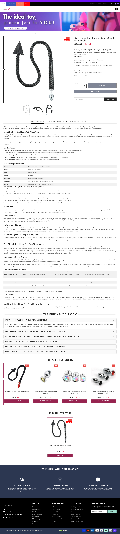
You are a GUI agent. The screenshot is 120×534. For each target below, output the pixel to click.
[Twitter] (13, 518)
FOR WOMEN (11, 4)
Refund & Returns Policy (78, 121)
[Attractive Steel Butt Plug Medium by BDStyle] (45, 376)
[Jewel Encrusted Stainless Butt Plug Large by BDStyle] (103, 376)
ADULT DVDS (103, 4)
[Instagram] (7, 518)
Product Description (37, 121)
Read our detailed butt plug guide (86, 299)
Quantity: (76, 83)
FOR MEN (20, 4)
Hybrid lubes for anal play (10, 282)
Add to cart (17, 401)
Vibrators (6, 285)
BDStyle (81, 70)
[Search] (108, 9)
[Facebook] (4, 518)
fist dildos (87, 142)
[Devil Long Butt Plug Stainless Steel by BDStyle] (60, 430)
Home (8, 33)
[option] (36, 69)
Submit (112, 511)
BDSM (26, 4)
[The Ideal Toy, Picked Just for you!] (60, 21)
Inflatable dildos (7, 279)
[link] (85, 86)
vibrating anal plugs (26, 291)
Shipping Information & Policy (57, 121)
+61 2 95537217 (12, 509)
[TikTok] (10, 518)
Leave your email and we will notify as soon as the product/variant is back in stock (92, 96)
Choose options (45, 401)
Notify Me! (110, 99)
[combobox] (107, 9)
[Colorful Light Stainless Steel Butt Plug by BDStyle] (74, 376)
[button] (4, 69)
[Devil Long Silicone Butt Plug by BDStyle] (16, 376)
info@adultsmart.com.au (14, 511)
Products (13, 33)
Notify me (60, 455)
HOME (3, 4)
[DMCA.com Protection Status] (63, 530)
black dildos (41, 212)
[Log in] (111, 4)
